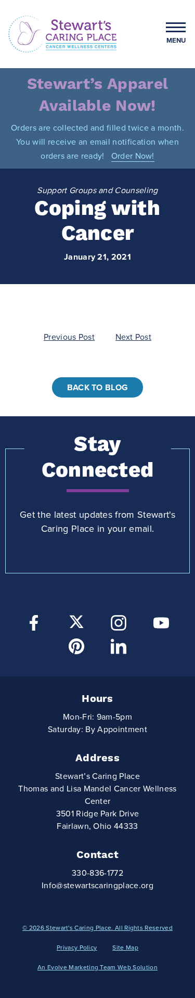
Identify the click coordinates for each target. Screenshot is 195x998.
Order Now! (132, 156)
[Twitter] (76, 622)
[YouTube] (161, 625)
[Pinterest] (76, 649)
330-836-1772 (97, 873)
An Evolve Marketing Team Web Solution (97, 967)
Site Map (125, 947)
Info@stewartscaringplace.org (97, 885)
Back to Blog (97, 387)
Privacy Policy (77, 947)
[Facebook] (34, 625)
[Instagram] (118, 625)
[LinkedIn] (118, 649)
